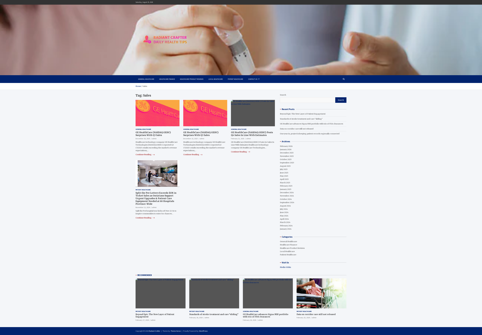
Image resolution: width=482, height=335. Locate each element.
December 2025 (287, 153)
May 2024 (284, 216)
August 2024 (285, 206)
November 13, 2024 (143, 207)
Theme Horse (176, 331)
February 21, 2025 (237, 138)
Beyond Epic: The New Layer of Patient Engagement (302, 114)
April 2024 (284, 219)
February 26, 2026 (196, 317)
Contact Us (252, 79)
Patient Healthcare (235, 79)
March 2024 (285, 222)
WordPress (203, 331)
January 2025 (285, 189)
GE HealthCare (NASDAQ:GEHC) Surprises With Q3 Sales (153, 134)
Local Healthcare (215, 79)
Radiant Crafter (154, 331)
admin (154, 138)
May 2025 (284, 176)
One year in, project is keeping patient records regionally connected (309, 134)
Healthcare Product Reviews (191, 79)
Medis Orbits (285, 267)
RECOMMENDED (144, 275)
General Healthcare (146, 79)
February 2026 (286, 146)
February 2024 (286, 226)
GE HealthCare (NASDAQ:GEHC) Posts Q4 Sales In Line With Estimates (252, 134)
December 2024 (287, 192)
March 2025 (285, 182)
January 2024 (285, 229)
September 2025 (287, 163)
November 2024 (287, 196)
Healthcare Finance (167, 79)
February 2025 (286, 186)
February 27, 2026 (142, 320)
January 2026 (285, 149)
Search (283, 95)
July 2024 (284, 209)
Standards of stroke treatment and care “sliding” (301, 119)
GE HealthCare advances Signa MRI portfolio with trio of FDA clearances (311, 124)
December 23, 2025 (190, 138)
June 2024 (284, 212)
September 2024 (287, 202)
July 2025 (284, 169)
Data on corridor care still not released (296, 129)
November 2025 (287, 156)
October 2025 (286, 159)
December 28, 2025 (143, 138)
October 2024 (286, 199)
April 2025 (284, 179)
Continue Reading (144, 154)
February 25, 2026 (303, 317)
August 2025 (285, 166)
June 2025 (284, 173)
